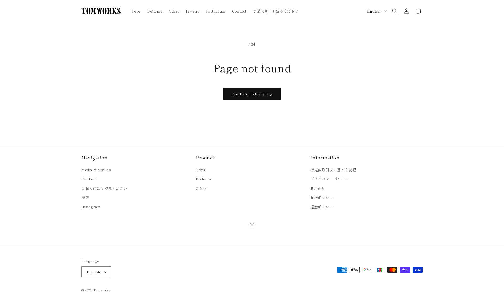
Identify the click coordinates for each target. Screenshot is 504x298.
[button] (395, 11)
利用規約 (318, 188)
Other (201, 188)
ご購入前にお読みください (104, 188)
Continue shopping (252, 94)
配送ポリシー (321, 197)
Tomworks (101, 290)
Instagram (91, 206)
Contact (88, 179)
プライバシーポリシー (329, 179)
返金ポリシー (321, 206)
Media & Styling (96, 169)
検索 (85, 197)
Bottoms (203, 179)
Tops (201, 169)
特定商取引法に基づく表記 (333, 169)
